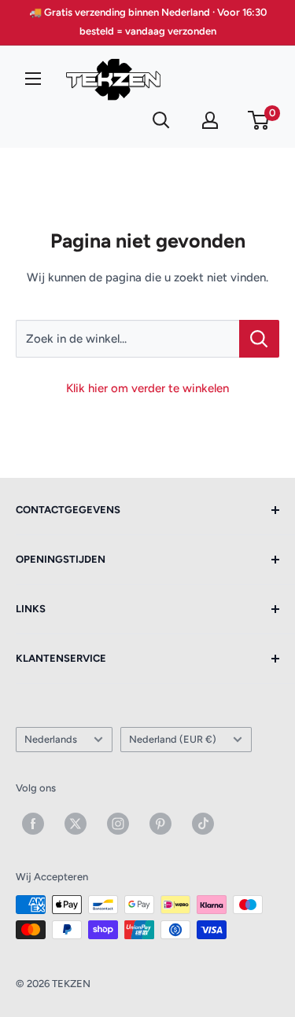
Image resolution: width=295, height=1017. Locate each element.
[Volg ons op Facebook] (33, 823)
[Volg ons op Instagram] (118, 823)
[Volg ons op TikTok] (203, 823)
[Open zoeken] (161, 120)
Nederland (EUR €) (172, 739)
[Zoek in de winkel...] (259, 339)
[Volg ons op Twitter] (75, 823)
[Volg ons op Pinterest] (160, 823)
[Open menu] (33, 78)
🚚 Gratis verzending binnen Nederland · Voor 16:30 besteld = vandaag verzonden (148, 21)
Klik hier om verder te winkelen (147, 388)
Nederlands (50, 739)
